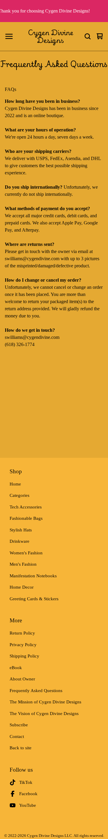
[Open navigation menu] (9, 36)
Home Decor (22, 587)
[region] (54, 11)
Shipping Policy (24, 656)
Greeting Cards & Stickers (34, 598)
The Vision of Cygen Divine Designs (44, 713)
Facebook (28, 793)
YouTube (27, 805)
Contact (17, 736)
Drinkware (19, 541)
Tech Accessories (26, 507)
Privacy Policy (23, 644)
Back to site (21, 747)
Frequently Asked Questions (36, 690)
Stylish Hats (21, 530)
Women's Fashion (26, 552)
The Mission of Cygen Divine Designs (45, 702)
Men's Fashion (23, 564)
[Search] (87, 36)
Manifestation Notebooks (33, 575)
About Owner (22, 679)
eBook (16, 667)
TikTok (25, 782)
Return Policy (22, 633)
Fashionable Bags (26, 518)
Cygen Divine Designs (50, 36)
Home (15, 484)
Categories (19, 495)
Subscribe (19, 724)
